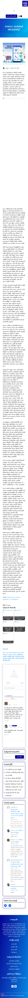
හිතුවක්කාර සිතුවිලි (14, 969)
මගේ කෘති (14, 949)
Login (21, 683)
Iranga (10, 725)
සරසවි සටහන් (14, 966)
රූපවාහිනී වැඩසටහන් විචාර (14, 963)
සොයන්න (19, 757)
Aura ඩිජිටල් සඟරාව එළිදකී (13, 769)
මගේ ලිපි (5, 649)
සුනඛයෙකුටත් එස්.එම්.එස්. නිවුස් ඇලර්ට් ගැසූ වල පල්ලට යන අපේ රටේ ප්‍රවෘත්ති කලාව (17, 813)
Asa (15, 727)
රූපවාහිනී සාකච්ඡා (14, 961)
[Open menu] (14, 11)
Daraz (4, 652)
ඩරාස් (17, 658)
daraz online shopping (11, 652)
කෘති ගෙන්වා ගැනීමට (11, 16)
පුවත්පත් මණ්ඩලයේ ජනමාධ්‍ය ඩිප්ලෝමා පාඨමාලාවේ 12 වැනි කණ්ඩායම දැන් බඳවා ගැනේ (14, 787)
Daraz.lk (14, 654)
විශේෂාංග (14, 952)
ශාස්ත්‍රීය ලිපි (14, 947)
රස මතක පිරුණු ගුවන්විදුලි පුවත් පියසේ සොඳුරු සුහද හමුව (17, 864)
